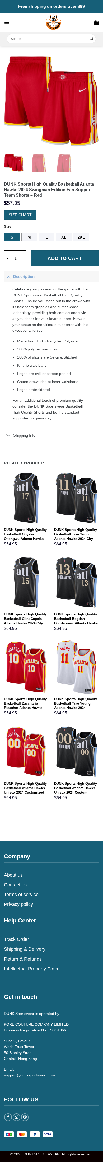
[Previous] (12, 101)
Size (7, 226)
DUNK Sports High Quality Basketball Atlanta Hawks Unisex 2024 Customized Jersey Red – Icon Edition (25, 790)
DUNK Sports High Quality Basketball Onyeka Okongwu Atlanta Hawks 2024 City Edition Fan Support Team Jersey (25, 539)
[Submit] (91, 39)
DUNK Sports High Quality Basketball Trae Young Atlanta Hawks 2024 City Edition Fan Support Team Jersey (75, 539)
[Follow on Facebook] (8, 1117)
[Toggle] (8, 276)
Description (24, 276)
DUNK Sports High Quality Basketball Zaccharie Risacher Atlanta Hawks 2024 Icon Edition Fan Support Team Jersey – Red (26, 708)
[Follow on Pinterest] (25, 1117)
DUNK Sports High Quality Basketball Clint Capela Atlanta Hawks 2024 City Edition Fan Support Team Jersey (25, 623)
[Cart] (96, 22)
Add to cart (65, 258)
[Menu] (7, 22)
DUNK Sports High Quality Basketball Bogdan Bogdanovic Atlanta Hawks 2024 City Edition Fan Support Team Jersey (76, 623)
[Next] (90, 101)
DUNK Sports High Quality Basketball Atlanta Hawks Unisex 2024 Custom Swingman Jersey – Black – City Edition (76, 792)
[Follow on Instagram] (16, 1117)
